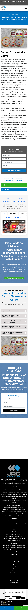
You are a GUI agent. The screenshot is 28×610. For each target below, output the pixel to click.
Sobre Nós (14, 566)
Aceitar (20, 598)
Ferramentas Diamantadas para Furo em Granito (14, 507)
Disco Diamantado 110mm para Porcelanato (14, 549)
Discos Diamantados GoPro (14, 557)
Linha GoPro (9, 19)
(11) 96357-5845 (8, 185)
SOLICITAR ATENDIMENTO (14, 170)
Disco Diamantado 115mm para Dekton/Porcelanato (14, 545)
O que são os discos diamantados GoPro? (12, 311)
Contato (14, 575)
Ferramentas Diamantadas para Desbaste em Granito (14, 513)
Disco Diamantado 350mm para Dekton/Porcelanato (14, 547)
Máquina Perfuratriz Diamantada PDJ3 (14, 534)
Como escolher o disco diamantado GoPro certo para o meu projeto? (13, 321)
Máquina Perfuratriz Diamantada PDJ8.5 (14, 536)
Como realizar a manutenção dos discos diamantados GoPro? (12, 333)
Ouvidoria (14, 570)
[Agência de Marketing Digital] (21, 602)
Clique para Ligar (7, 607)
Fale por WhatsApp (21, 607)
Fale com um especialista (15, 278)
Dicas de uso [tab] (13, 213)
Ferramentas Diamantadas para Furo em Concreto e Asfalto (14, 492)
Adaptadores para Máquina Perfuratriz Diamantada (14, 538)
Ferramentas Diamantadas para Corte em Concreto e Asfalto (14, 494)
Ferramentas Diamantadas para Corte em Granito (14, 509)
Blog (14, 568)
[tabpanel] (14, 225)
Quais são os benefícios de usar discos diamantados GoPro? (12, 327)
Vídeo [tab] (4, 213)
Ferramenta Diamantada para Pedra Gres (14, 515)
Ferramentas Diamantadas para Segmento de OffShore (14, 520)
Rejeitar (10, 598)
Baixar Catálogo (14, 410)
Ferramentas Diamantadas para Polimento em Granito (14, 511)
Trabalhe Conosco (14, 572)
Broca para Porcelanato (14, 551)
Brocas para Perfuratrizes (14, 540)
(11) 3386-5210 (8, 189)
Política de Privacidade (16, 596)
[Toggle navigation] (25, 8)
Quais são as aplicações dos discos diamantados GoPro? (11, 316)
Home (3, 19)
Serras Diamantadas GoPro (14, 559)
